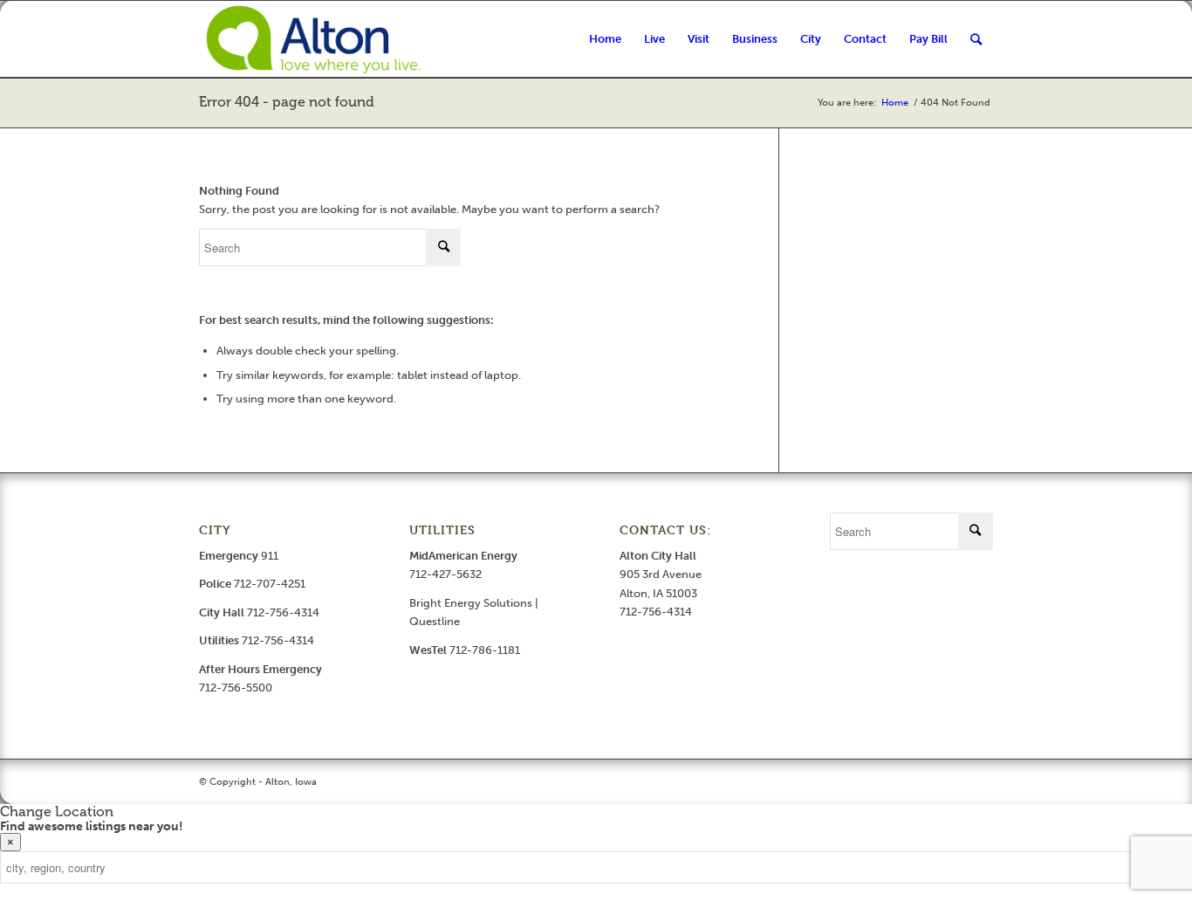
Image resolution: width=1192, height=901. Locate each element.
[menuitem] (605, 39)
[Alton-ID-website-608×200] (316, 39)
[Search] (976, 39)
